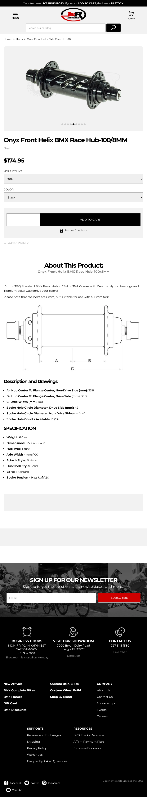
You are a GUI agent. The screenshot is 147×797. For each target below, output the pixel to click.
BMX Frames (13, 697)
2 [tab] (65, 124)
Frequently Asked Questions (47, 761)
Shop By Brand (61, 697)
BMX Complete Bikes (19, 690)
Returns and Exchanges (44, 735)
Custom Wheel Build (65, 690)
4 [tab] (71, 124)
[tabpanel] (73, 85)
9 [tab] (84, 124)
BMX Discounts (15, 710)
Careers (102, 716)
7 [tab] (79, 124)
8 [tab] (82, 124)
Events (101, 710)
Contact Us (105, 697)
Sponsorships (106, 703)
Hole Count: (13, 171)
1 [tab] (62, 124)
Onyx (7, 148)
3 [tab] (68, 124)
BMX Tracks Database (89, 735)
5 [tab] (73, 124)
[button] (15, 15)
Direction (73, 655)
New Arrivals (13, 684)
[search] (113, 28)
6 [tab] (76, 124)
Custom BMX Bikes (64, 684)
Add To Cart (90, 219)
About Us (103, 690)
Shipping (33, 741)
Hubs (19, 39)
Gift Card (10, 703)
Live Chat (120, 652)
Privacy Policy (37, 748)
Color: (9, 189)
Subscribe (119, 597)
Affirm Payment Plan (89, 741)
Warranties (34, 754)
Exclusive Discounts (87, 748)
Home (7, 39)
